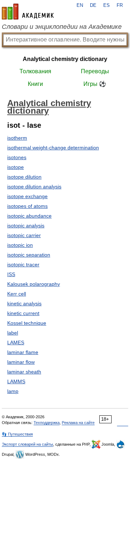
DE (93, 5)
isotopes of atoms (27, 206)
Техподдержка (47, 422)
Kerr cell (16, 294)
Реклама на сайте (78, 422)
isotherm (17, 138)
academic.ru (28, 11)
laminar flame (22, 352)
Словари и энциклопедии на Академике (62, 26)
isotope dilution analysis (34, 186)
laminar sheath (24, 372)
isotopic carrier (24, 235)
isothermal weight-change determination (53, 147)
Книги (35, 84)
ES (106, 5)
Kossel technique (26, 323)
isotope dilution (24, 177)
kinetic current (23, 313)
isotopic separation (28, 255)
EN (80, 5)
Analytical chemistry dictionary (65, 59)
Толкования (35, 71)
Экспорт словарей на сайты (27, 444)
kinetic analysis (24, 303)
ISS (11, 274)
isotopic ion (20, 245)
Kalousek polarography (33, 284)
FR (120, 5)
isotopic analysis (25, 225)
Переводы (95, 71)
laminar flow (21, 362)
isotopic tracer (23, 264)
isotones (16, 157)
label (12, 333)
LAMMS (16, 381)
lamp (12, 391)
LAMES (15, 342)
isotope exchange (27, 196)
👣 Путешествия (17, 434)
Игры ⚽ (94, 84)
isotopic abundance (29, 216)
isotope (15, 167)
